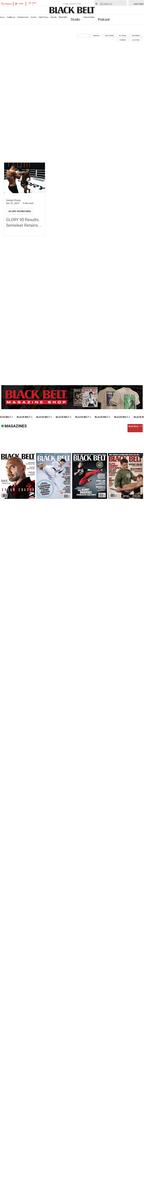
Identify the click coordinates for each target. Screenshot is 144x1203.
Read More (133, 426)
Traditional (10, 17)
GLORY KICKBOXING (19, 211)
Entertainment (23, 17)
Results (54, 17)
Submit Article (88, 17)
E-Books (21, 4)
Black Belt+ (63, 17)
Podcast (104, 19)
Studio (75, 19)
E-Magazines (8, 4)
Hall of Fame (44, 17)
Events (33, 17)
